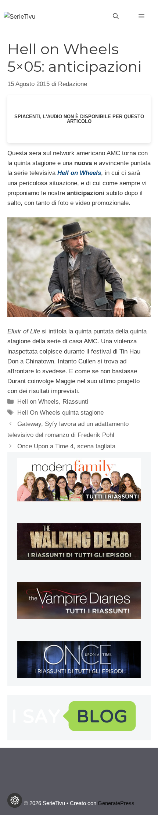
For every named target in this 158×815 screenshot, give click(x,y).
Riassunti (75, 401)
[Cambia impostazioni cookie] (14, 800)
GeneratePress (116, 803)
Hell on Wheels (38, 401)
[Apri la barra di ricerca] (116, 16)
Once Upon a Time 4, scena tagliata (66, 446)
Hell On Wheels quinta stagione (60, 412)
